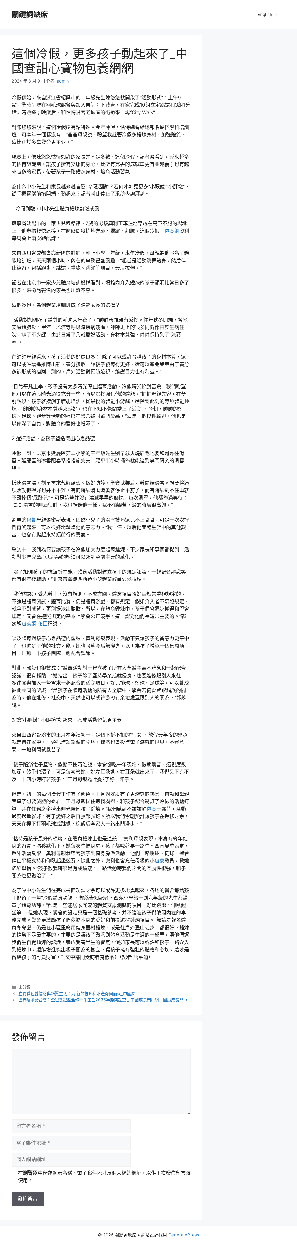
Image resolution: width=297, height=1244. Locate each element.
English (264, 14)
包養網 (171, 231)
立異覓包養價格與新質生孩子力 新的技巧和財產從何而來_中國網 (76, 993)
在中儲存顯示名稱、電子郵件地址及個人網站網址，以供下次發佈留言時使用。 (104, 1177)
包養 (31, 520)
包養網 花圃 (34, 624)
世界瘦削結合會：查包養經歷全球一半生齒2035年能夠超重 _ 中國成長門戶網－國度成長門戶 (102, 999)
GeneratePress (183, 1235)
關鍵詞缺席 (30, 14)
